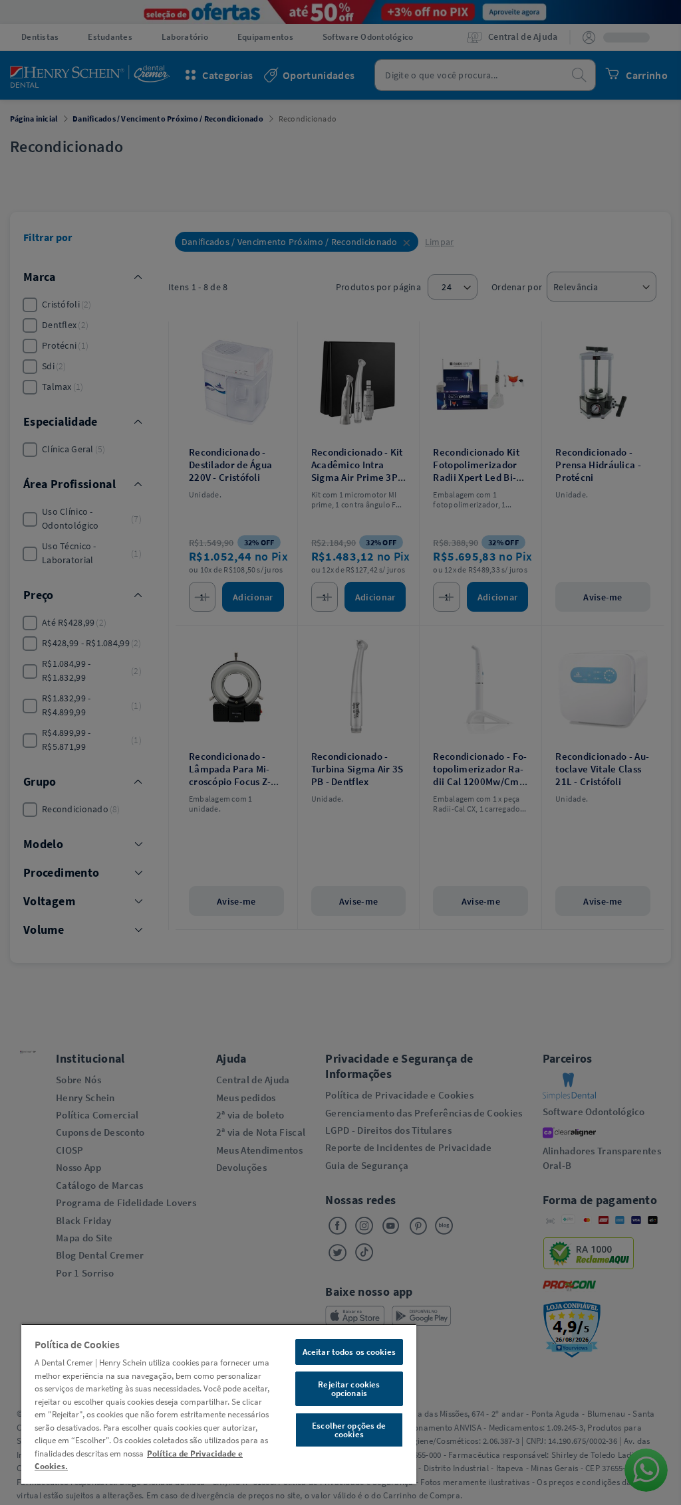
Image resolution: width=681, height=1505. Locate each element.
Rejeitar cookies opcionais (349, 1389)
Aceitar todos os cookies (349, 1352)
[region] (218, 1404)
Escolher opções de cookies (349, 1430)
